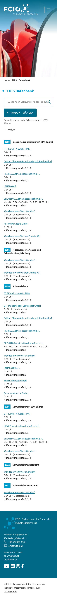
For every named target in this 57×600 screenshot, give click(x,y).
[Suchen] (48, 102)
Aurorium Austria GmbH (16, 223)
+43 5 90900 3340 (17, 542)
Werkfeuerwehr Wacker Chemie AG (22, 236)
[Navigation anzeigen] (49, 10)
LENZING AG (10, 186)
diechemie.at (10, 559)
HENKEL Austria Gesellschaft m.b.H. (22, 174)
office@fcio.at (15, 546)
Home (7, 80)
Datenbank (24, 80)
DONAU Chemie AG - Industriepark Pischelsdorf (28, 161)
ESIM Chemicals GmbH (15, 380)
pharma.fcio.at (11, 556)
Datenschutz (10, 591)
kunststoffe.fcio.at (13, 552)
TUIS (14, 80)
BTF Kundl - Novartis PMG (17, 149)
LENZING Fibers (12, 368)
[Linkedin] (13, 567)
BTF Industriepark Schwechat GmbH (22, 306)
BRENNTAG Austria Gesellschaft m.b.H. (23, 199)
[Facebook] (22, 567)
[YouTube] (6, 567)
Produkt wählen (22, 113)
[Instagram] (18, 567)
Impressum (34, 588)
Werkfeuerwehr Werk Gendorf (19, 211)
